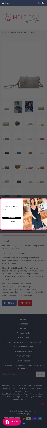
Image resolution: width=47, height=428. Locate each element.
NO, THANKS (12, 221)
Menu (7, 3)
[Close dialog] (45, 199)
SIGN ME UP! (11, 217)
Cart (43, 3)
